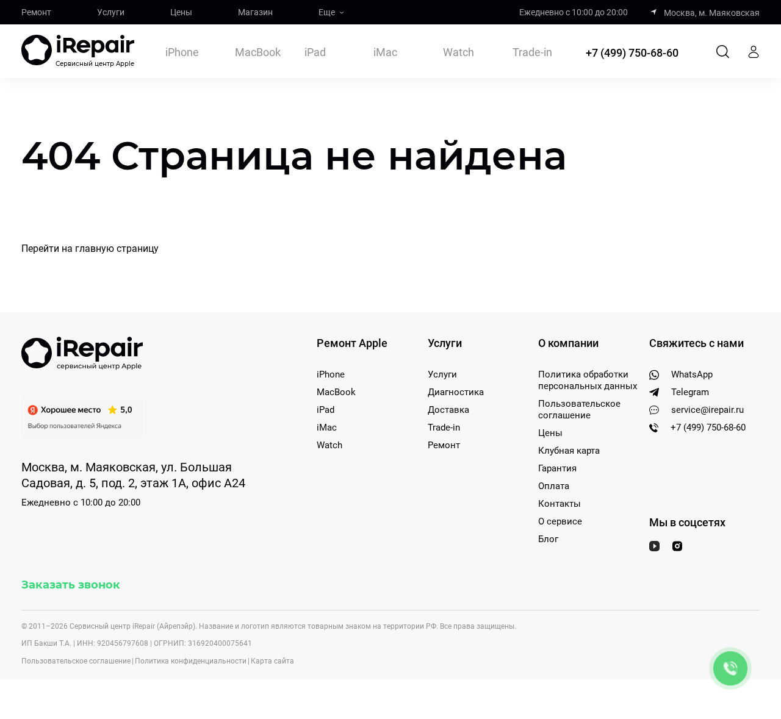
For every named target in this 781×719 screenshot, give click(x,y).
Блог (548, 539)
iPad (315, 52)
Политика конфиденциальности (191, 661)
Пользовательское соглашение (579, 409)
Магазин (255, 12)
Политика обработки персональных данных (587, 380)
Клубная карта (569, 450)
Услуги (110, 12)
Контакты (559, 503)
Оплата (553, 486)
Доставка (448, 409)
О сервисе (560, 521)
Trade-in (532, 52)
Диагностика (456, 392)
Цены (181, 12)
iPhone (182, 52)
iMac (385, 52)
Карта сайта (272, 661)
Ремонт (36, 12)
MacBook (258, 52)
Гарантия (557, 468)
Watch (458, 52)
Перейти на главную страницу (90, 248)
